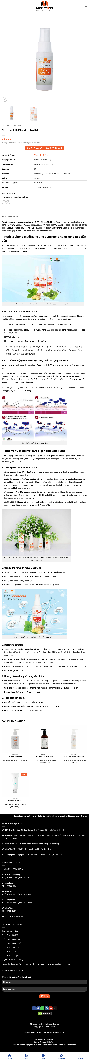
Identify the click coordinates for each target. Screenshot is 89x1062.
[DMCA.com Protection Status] (44, 1013)
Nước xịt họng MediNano (20, 197)
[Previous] (6, 59)
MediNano (8, 197)
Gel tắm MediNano (15, 756)
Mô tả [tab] (4, 216)
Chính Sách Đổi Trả (9, 951)
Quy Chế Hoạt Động (10, 931)
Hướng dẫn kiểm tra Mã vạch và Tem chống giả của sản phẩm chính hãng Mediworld (36, 964)
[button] (85, 6)
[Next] (83, 59)
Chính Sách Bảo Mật (10, 935)
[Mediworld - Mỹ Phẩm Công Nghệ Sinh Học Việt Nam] (44, 6)
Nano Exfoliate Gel (15, 801)
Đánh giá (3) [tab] (13, 216)
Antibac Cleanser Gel (44, 756)
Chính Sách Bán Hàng (11, 939)
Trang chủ (6, 126)
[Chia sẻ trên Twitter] (8, 202)
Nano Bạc (12, 193)
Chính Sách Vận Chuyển (11, 943)
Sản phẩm (17, 126)
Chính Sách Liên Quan (11, 956)
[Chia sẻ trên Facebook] (4, 202)
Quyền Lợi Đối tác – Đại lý (12, 960)
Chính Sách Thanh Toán (12, 947)
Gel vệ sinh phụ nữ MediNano (74, 756)
